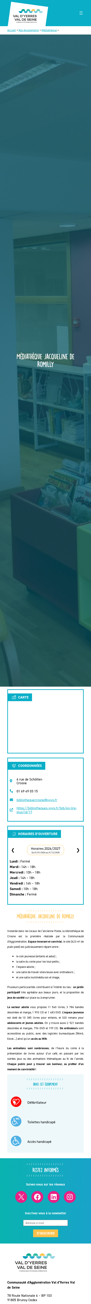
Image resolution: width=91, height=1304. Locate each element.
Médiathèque (49, 30)
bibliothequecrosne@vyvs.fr (37, 800)
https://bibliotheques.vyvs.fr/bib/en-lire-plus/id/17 (47, 810)
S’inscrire (46, 1233)
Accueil (11, 30)
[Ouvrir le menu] (81, 13)
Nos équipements (29, 30)
